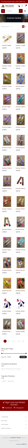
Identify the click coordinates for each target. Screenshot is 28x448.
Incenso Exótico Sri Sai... (21, 291)
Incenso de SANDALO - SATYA (7, 291)
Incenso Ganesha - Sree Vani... (7, 311)
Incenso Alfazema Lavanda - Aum (21, 86)
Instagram (20, 408)
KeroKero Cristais (16, 437)
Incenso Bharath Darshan (21, 147)
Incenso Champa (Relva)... (7, 209)
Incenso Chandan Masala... (7, 229)
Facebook (8, 408)
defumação (11, 381)
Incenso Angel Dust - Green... (7, 107)
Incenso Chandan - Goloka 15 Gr (21, 209)
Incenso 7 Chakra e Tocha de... (7, 66)
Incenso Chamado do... (21, 188)
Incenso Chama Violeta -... (7, 188)
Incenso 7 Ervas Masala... (7, 86)
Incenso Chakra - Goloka (7, 168)
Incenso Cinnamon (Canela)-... (21, 229)
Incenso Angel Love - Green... (7, 127)
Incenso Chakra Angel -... (21, 168)
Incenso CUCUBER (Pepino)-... (21, 250)
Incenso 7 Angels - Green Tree (21, 45)
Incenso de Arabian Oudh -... (21, 270)
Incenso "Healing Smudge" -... (7, 45)
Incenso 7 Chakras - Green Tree (21, 66)
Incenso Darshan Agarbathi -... (7, 270)
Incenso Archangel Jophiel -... (21, 127)
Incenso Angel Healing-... (21, 107)
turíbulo (4, 381)
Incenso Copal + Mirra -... (7, 250)
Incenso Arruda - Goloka (7, 147)
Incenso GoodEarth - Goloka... (21, 331)
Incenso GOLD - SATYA (7, 331)
